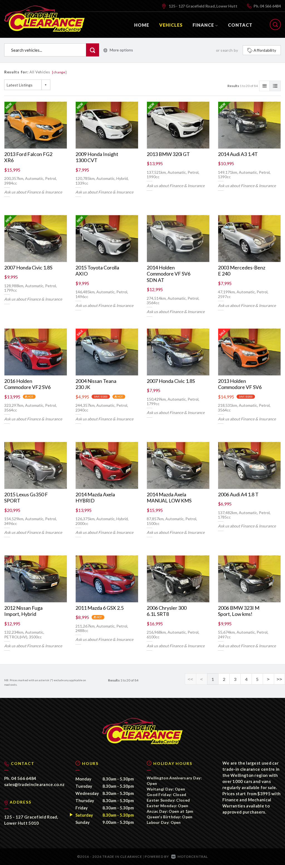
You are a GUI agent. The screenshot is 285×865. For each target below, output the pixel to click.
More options (121, 50)
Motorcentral (193, 856)
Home (141, 25)
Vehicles (171, 25)
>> (279, 679)
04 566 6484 (270, 6)
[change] (59, 72)
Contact (240, 25)
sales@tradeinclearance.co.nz (34, 784)
